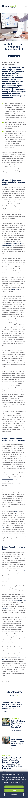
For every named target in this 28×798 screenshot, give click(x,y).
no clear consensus (7, 479)
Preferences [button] (20, 782)
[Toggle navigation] (26, 6)
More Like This (13, 695)
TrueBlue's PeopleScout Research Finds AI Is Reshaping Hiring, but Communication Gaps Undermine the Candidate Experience (12, 763)
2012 (3, 527)
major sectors (16, 289)
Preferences (14, 794)
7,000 (24, 600)
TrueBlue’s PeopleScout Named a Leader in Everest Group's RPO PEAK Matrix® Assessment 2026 (12, 705)
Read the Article (14, 748)
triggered (22, 571)
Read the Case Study (16, 730)
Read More (4, 711)
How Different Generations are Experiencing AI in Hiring (18, 742)
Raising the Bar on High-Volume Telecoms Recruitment (18, 724)
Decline (14, 790)
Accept (14, 786)
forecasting (5, 608)
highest (16, 511)
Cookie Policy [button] (11, 780)
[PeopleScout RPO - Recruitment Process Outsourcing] (8, 6)
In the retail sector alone (15, 600)
